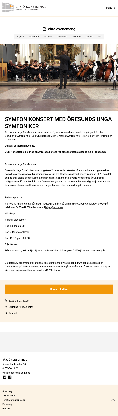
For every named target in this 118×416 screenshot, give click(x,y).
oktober (48, 36)
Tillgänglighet (9, 395)
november (62, 36)
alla (100, 36)
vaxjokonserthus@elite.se (16, 372)
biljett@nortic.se (54, 207)
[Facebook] (10, 378)
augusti (20, 36)
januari (90, 36)
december (77, 36)
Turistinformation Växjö (13, 400)
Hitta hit (6, 408)
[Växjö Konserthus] (30, 7)
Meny (109, 8)
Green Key (7, 391)
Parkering (7, 404)
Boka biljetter (59, 289)
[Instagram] (4, 378)
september (34, 36)
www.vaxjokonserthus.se (22, 270)
